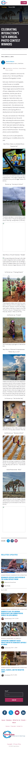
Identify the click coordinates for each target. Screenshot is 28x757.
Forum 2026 (12, 7)
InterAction (15, 68)
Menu (24, 3)
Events (23, 720)
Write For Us (16, 720)
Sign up (14, 700)
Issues (3, 720)
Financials (13, 726)
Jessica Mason (22, 68)
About (14, 722)
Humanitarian (8, 68)
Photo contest (9, 70)
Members (9, 720)
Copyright (9, 744)
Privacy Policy (17, 744)
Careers (8, 726)
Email (6, 691)
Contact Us (19, 726)
